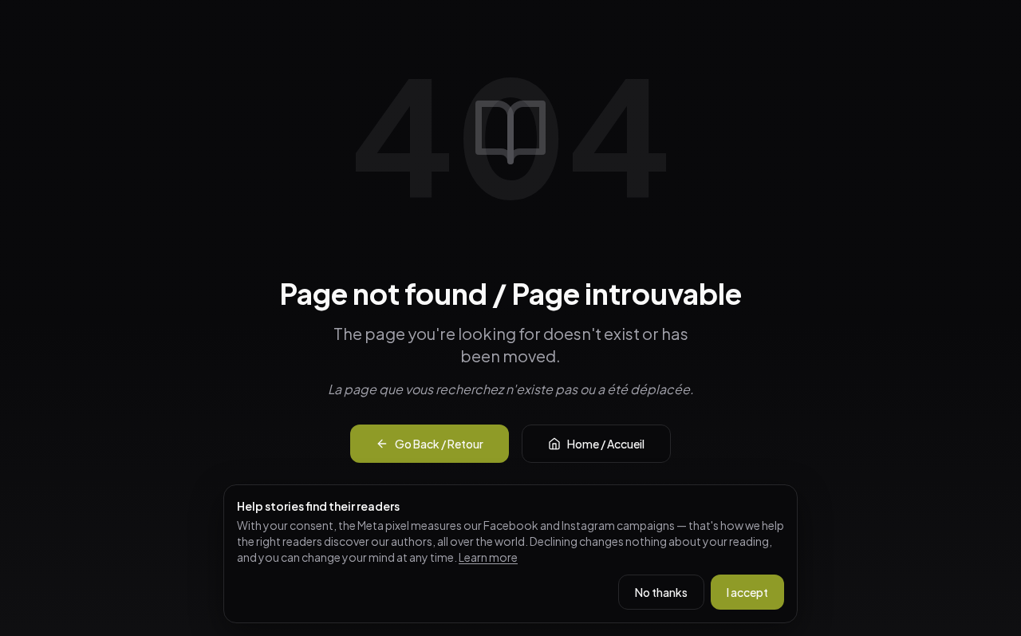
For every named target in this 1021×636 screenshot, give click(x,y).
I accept (747, 592)
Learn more (488, 557)
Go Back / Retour (439, 444)
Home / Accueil (606, 444)
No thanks (661, 592)
